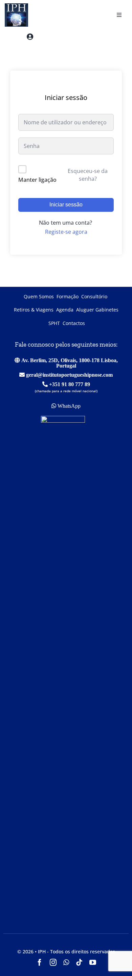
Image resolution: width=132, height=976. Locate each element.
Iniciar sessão (66, 204)
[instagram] (53, 962)
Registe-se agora (66, 231)
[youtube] (92, 962)
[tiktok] (79, 962)
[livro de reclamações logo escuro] (63, 418)
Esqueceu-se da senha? (88, 174)
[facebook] (39, 962)
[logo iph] (14, 6)
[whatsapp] (66, 962)
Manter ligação (37, 179)
